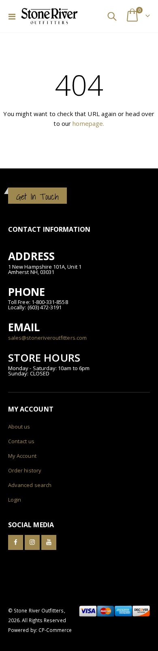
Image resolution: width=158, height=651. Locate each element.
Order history (24, 470)
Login (14, 499)
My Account (22, 455)
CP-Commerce (55, 630)
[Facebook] (15, 542)
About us (19, 426)
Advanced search (29, 485)
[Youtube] (48, 542)
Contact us (21, 441)
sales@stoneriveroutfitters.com (47, 337)
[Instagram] (32, 542)
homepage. (88, 123)
